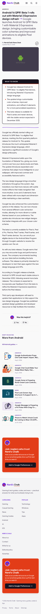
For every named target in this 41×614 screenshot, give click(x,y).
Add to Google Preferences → (20, 465)
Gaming (5, 504)
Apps (24, 516)
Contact (5, 542)
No (26, 322)
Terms (11, 608)
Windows (25, 508)
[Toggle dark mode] (36, 3)
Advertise (5, 554)
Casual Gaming (7, 508)
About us (5, 538)
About (17, 608)
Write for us (6, 546)
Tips (23, 512)
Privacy (4, 608)
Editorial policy (7, 550)
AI (3, 524)
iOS (3, 528)
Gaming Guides (7, 516)
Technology (26, 504)
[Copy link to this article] (37, 43)
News (4, 512)
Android (5, 9)
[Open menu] (26, 3)
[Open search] (31, 3)
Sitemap (24, 608)
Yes (17, 322)
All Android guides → (9, 344)
